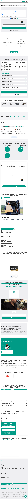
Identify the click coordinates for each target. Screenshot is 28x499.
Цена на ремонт (8, 468)
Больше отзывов (14, 137)
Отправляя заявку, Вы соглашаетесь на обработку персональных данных (14, 354)
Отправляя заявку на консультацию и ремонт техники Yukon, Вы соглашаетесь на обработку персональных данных (8, 432)
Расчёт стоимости (24, 468)
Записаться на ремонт (14, 186)
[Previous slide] (13, 312)
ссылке (15, 471)
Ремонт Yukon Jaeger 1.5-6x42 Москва (6, 483)
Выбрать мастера (14, 317)
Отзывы (16, 468)
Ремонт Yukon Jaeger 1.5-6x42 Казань (19, 488)
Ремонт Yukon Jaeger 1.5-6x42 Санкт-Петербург (20, 483)
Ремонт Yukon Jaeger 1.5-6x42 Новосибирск (7, 488)
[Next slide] (15, 312)
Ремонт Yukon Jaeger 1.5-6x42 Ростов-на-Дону (8, 485)
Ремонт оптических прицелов (5, 477)
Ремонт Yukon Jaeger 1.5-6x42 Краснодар (7, 484)
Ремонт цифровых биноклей (5, 476)
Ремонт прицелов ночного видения (6, 478)
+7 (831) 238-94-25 (24, 3)
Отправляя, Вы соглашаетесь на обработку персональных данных (14, 319)
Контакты (19, 468)
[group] (7, 376)
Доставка (12, 468)
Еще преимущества (14, 52)
